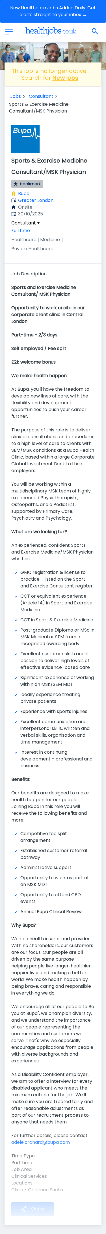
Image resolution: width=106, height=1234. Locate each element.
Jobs (15, 96)
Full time (20, 230)
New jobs (65, 78)
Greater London (35, 200)
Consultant (41, 96)
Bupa (23, 193)
